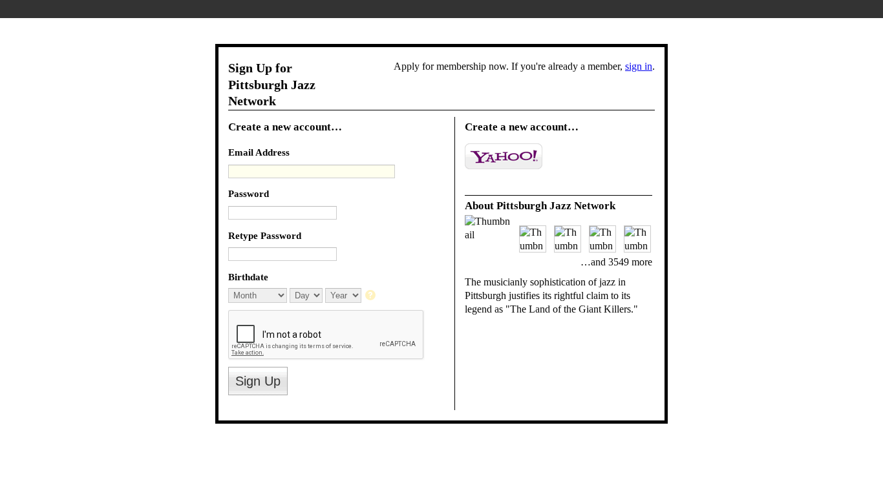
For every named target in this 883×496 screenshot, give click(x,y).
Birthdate (248, 276)
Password (248, 193)
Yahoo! (503, 156)
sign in (638, 66)
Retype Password (264, 235)
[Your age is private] (371, 296)
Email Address (259, 152)
